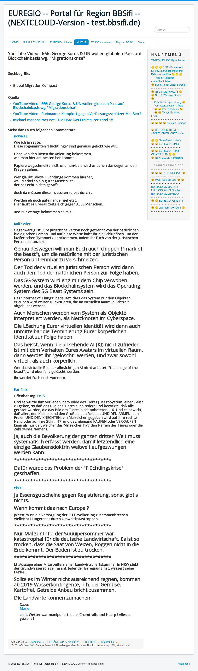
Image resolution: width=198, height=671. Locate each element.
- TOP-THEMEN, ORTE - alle (167, 133)
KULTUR (81, 42)
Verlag (141, 42)
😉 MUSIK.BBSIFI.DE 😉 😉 (167, 179)
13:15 (40, 395)
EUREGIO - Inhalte (61, 42)
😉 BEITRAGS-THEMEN (165, 130)
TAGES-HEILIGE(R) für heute (167, 60)
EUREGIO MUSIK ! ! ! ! (164, 186)
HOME (14, 42)
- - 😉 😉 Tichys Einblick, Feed (165, 114)
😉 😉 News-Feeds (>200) (166, 140)
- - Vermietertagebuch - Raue (167, 105)
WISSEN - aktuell (101, 42)
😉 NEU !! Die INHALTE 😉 (166, 91)
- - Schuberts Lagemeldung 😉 (168, 102)
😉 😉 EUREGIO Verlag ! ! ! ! (167, 200)
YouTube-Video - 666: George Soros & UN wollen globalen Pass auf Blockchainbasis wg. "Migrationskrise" (68, 105)
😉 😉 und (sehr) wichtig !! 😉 (168, 207)
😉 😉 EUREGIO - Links (165, 144)
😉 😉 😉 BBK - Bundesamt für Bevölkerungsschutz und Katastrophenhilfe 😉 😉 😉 (167, 71)
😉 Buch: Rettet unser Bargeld (168, 84)
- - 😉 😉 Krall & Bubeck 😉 (167, 109)
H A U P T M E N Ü (34, 42)
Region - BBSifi (124, 42)
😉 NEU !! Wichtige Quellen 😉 (166, 96)
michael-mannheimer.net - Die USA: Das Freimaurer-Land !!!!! (63, 120)
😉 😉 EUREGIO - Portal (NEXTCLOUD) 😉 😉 (165, 152)
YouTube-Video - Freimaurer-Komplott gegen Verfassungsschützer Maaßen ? (77, 113)
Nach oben (184, 663)
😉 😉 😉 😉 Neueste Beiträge (168, 123)
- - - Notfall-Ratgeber (162, 77)
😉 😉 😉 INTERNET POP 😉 (168, 173)
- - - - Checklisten (161, 81)
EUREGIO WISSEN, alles (165, 190)
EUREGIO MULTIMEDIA (165, 193)
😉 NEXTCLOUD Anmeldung (167, 157)
